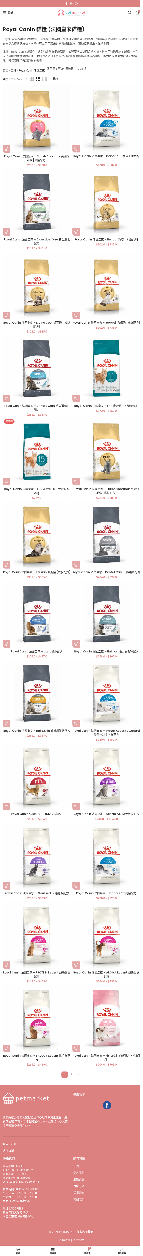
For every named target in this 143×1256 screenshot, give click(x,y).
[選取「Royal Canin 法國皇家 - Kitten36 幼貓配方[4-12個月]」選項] (76, 1048)
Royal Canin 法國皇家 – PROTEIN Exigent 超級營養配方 (36, 974)
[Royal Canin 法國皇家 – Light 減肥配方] (37, 614)
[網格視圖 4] (44, 78)
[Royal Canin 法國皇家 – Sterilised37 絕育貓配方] (37, 856)
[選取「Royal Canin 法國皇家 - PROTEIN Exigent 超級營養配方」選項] (6, 965)
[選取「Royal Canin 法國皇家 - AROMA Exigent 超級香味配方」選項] (76, 965)
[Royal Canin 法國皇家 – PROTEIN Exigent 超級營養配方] (37, 935)
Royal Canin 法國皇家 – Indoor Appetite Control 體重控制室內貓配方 (106, 733)
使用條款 (78, 1240)
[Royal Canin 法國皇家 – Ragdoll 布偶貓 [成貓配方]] (106, 285)
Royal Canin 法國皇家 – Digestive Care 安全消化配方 (37, 241)
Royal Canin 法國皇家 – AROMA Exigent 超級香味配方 (106, 974)
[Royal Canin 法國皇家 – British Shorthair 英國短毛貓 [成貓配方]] (106, 451)
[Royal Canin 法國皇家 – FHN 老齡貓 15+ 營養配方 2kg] (37, 451)
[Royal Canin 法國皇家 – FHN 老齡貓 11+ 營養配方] (106, 368)
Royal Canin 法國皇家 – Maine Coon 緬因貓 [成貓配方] (36, 324)
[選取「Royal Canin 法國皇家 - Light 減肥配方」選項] (6, 644)
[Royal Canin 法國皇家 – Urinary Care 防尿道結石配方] (37, 368)
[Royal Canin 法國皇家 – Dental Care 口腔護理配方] (106, 535)
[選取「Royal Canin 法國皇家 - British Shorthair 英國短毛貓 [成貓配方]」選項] (76, 481)
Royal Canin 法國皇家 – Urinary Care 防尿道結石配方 (37, 408)
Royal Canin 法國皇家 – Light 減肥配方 (37, 651)
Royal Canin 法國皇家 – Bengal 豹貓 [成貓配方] (106, 239)
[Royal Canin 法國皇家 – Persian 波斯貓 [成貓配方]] (37, 535)
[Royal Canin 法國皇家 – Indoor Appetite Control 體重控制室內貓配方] (106, 693)
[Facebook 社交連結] (66, 3)
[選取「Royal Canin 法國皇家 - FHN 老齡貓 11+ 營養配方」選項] (76, 398)
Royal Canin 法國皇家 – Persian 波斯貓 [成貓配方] (36, 572)
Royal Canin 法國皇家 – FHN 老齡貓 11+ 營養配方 (106, 406)
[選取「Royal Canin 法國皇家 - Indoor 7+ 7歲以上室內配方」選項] (76, 148)
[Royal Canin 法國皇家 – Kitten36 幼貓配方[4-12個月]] (106, 1018)
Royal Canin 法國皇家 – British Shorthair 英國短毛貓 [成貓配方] (106, 491)
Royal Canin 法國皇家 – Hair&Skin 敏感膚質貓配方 (36, 731)
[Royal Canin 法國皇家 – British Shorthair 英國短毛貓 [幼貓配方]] (37, 118)
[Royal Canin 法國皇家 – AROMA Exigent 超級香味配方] (106, 935)
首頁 (5, 70)
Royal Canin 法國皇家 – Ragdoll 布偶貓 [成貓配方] (106, 323)
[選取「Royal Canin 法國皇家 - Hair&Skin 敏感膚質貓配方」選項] (6, 723)
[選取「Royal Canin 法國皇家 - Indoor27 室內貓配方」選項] (76, 886)
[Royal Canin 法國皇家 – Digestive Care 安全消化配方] (37, 202)
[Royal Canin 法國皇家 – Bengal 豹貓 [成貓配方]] (106, 202)
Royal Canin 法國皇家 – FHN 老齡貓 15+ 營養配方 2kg (36, 491)
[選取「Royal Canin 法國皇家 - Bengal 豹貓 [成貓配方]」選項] (76, 232)
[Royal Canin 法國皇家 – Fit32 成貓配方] (37, 776)
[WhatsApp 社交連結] (76, 3)
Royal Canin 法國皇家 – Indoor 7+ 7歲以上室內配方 (106, 158)
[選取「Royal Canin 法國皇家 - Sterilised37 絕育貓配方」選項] (6, 886)
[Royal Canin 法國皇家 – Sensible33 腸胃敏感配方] (106, 776)
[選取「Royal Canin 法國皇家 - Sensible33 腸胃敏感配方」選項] (76, 806)
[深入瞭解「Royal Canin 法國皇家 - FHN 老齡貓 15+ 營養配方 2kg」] (6, 481)
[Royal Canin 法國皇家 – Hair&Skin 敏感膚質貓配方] (37, 693)
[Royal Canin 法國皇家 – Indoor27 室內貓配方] (106, 856)
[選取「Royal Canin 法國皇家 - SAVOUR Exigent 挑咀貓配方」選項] (6, 1048)
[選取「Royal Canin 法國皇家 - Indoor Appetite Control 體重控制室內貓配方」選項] (76, 723)
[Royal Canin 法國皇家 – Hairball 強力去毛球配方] (106, 614)
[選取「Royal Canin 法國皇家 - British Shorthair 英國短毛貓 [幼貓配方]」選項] (6, 149)
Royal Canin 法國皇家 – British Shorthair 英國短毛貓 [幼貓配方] (36, 158)
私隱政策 (65, 1240)
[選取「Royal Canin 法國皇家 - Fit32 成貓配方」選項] (6, 806)
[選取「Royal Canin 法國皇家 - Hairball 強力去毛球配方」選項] (76, 644)
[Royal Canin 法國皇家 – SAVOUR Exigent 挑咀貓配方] (37, 1018)
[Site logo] (71, 12)
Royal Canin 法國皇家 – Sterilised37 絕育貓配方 (37, 893)
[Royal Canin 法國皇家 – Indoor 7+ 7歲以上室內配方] (106, 118)
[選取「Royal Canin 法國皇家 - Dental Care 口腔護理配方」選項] (76, 565)
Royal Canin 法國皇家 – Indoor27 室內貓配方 (106, 893)
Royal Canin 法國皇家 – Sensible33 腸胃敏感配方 (106, 814)
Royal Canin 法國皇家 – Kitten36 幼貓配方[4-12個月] (106, 1057)
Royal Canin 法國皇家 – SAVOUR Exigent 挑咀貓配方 (36, 1057)
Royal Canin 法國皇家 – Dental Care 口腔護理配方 (106, 572)
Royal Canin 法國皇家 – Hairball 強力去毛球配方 (106, 651)
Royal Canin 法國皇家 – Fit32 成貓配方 (37, 814)
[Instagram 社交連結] (71, 3)
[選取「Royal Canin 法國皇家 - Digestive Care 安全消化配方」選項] (6, 232)
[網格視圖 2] (32, 78)
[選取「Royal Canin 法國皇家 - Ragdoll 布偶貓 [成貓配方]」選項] (76, 315)
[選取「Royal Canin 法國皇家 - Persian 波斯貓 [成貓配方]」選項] (6, 565)
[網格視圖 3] (38, 78)
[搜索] (130, 12)
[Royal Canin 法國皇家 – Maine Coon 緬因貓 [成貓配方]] (37, 285)
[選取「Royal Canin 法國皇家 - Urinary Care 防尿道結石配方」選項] (6, 398)
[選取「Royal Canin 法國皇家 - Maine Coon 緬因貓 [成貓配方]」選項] (6, 315)
